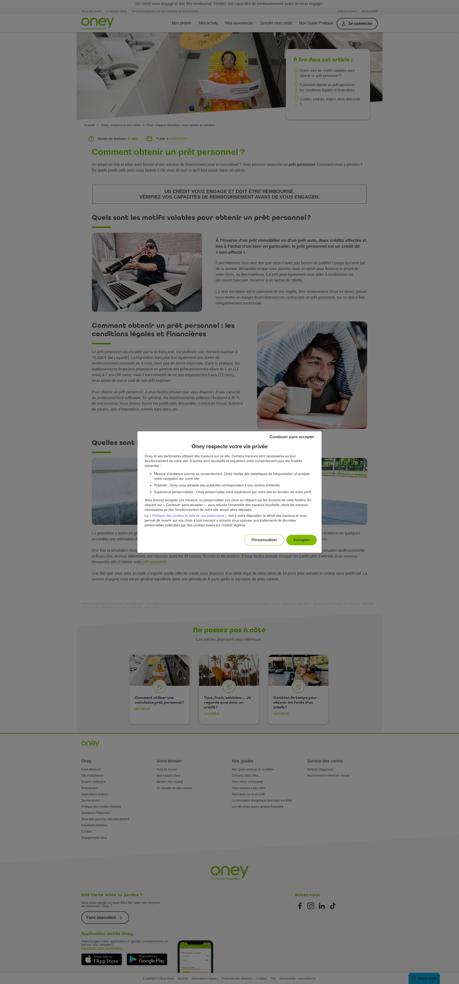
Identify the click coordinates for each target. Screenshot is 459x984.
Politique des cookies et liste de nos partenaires (188, 515)
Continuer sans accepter (292, 437)
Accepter (301, 540)
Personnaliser (264, 540)
